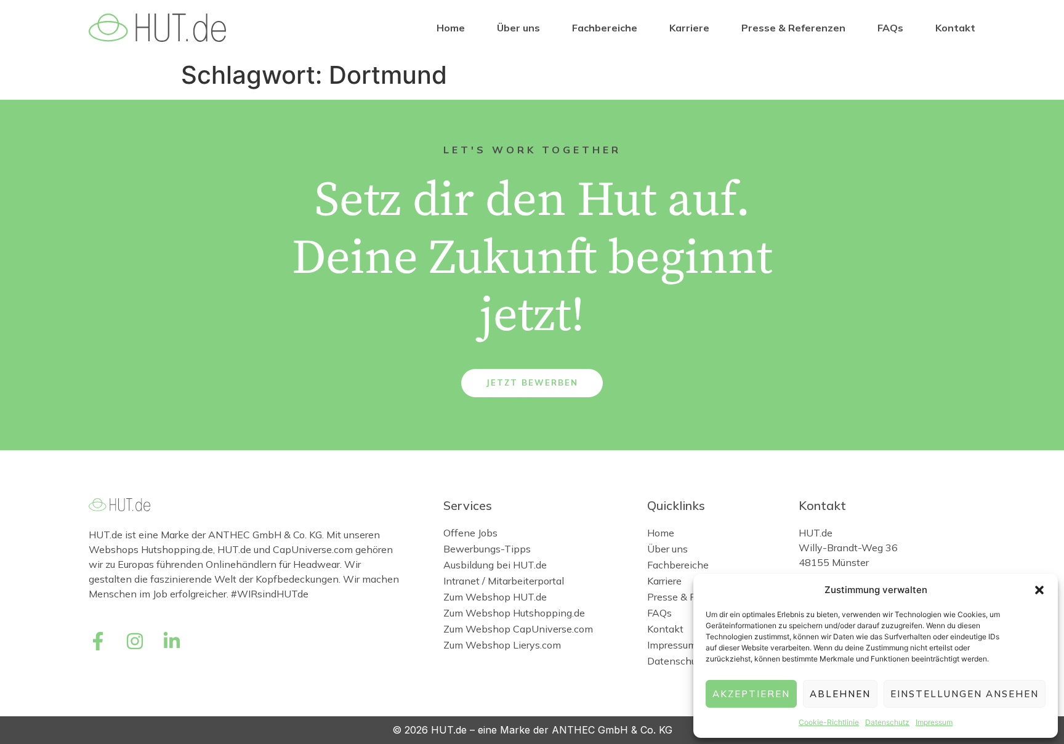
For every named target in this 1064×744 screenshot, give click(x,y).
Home (451, 28)
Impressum (934, 722)
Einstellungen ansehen (964, 694)
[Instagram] (135, 641)
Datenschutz (887, 722)
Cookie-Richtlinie (829, 722)
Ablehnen (840, 694)
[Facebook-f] (98, 641)
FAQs (890, 28)
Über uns (518, 28)
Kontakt (955, 28)
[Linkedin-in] (172, 641)
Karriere (689, 28)
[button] (1039, 590)
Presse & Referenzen (793, 28)
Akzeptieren (751, 694)
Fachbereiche (604, 28)
